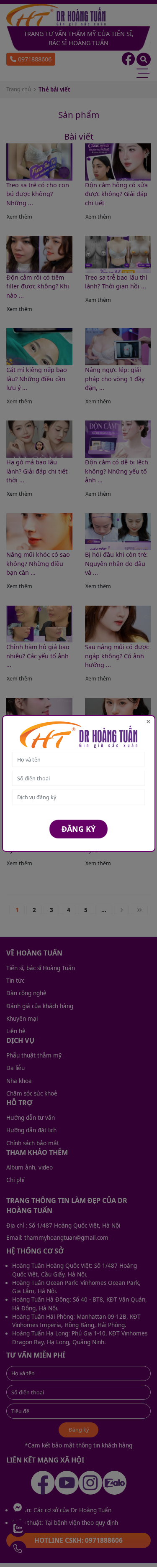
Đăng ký (78, 829)
